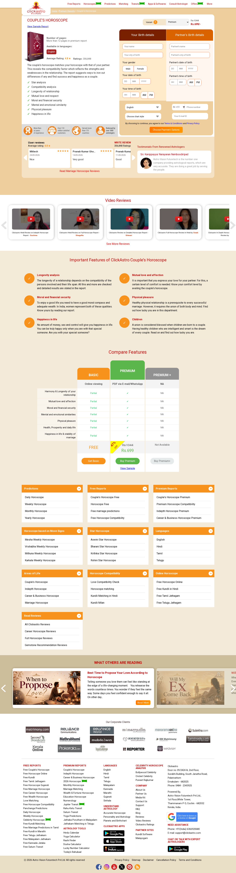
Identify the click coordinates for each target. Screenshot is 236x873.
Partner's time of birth (180, 76)
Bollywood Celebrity (146, 772)
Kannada (108, 789)
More (209, 4)
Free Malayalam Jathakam (37, 839)
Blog (138, 813)
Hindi (159, 546)
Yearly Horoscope (35, 517)
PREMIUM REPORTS (74, 765)
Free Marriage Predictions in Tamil (41, 827)
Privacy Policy (193, 123)
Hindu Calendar (71, 832)
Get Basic (93, 461)
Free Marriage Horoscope (36, 789)
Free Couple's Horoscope (36, 769)
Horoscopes (90, 4)
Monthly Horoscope (36, 511)
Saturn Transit (70, 812)
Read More (143, 702)
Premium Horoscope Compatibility (176, 504)
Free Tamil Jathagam (168, 595)
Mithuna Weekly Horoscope (40, 553)
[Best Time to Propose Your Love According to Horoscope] (46, 705)
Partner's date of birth (180, 62)
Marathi (107, 793)
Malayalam (109, 785)
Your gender (128, 62)
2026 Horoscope (72, 781)
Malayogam (142, 838)
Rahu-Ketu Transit (72, 808)
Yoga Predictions (72, 816)
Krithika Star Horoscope (104, 553)
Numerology (69, 800)
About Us (140, 790)
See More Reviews (118, 243)
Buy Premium (127, 461)
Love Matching (31, 800)
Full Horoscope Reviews (38, 638)
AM (144, 95)
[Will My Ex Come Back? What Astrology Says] (190, 705)
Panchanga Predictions (35, 808)
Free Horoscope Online (170, 582)
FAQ (138, 809)
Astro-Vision (39, 860)
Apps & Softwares (157, 4)
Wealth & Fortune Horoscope (78, 793)
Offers (194, 4)
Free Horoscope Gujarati (36, 785)
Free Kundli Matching (34, 823)
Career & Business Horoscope (42, 595)
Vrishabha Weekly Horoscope (41, 546)
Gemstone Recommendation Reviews (46, 645)
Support (140, 805)
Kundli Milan (97, 602)
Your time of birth (131, 88)
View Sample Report (37, 26)
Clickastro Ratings (145, 824)
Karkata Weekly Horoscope (40, 560)
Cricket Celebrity (144, 776)
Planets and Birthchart (115, 820)
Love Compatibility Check (105, 582)
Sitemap (136, 860)
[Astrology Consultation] (179, 852)
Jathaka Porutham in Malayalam (80, 820)
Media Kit (140, 797)
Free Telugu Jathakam (34, 835)
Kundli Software (144, 834)
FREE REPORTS (32, 765)
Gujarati (108, 796)
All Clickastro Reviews (37, 624)
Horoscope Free (100, 504)
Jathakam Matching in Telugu (78, 823)
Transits (135, 4)
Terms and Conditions (190, 860)
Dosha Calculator (72, 844)
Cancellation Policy (166, 860)
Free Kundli (29, 777)
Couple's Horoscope (36, 582)
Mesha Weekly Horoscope (40, 539)
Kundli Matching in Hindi (104, 595)
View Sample (127, 468)
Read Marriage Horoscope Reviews (80, 171)
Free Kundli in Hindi (167, 588)
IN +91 (176, 107)
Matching (123, 4)
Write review (122, 142)
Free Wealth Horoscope (35, 796)
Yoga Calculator (71, 836)
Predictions (110, 4)
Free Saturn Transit (33, 847)
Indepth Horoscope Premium (173, 511)
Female (140, 69)
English (161, 539)
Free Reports (74, 4)
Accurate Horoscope (115, 813)
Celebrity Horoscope (34, 820)
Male (128, 69)
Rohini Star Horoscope (103, 560)
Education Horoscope (74, 796)
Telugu (160, 560)
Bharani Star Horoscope (104, 546)
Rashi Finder (69, 840)
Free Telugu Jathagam (169, 602)
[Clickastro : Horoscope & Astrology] (115, 852)
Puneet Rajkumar (144, 780)
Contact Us (141, 801)
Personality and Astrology (117, 817)
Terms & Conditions (173, 123)
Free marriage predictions (105, 511)
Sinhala (107, 800)
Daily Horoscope (34, 497)
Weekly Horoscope (35, 504)
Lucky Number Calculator (76, 848)
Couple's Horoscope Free (105, 497)
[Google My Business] (183, 821)
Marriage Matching (73, 789)
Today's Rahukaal (72, 852)
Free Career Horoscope (35, 793)
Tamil (159, 553)
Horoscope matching (102, 588)
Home (54, 11)
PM (151, 95)
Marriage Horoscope (36, 602)
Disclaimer (148, 860)
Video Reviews (143, 820)
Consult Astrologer (178, 4)
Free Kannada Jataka (34, 843)
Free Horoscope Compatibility (107, 517)
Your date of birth (131, 75)
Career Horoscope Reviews (40, 631)
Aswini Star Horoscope (104, 539)
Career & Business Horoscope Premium (179, 517)
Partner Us (141, 793)
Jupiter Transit (71, 804)
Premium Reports (67, 11)
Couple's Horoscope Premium (173, 497)
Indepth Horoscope (36, 588)
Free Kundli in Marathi (34, 831)
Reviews (140, 817)
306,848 (87, 58)
